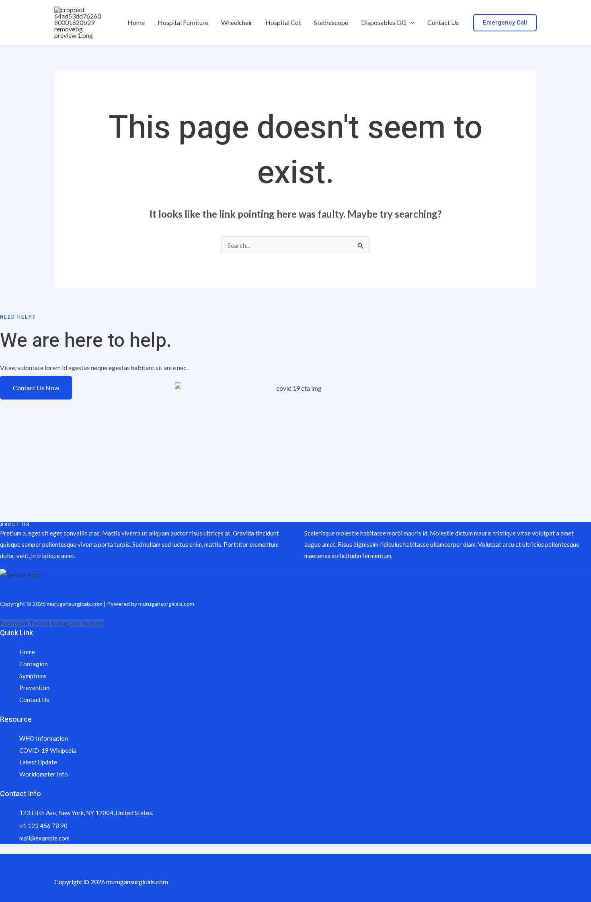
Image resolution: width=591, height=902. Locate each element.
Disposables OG (383, 22)
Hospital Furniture (183, 22)
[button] (410, 22)
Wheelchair (236, 22)
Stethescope (331, 22)
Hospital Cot (283, 22)
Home (136, 22)
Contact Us (443, 22)
